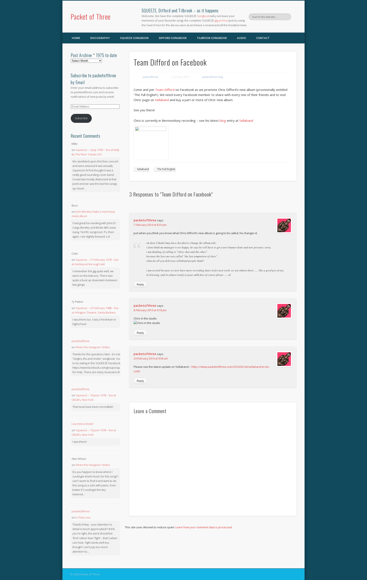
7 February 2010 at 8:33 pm (150, 225)
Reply (140, 284)
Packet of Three (90, 16)
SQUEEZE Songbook (134, 38)
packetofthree (150, 77)
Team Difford (165, 89)
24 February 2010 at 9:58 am (151, 358)
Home (76, 38)
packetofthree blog (212, 77)
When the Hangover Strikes (93, 347)
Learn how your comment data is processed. (204, 527)
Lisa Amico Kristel (82, 424)
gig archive (221, 20)
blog (223, 120)
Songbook (203, 16)
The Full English (166, 169)
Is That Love (83, 517)
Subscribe (81, 118)
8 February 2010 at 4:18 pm (150, 310)
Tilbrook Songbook (212, 38)
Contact (263, 38)
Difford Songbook (173, 38)
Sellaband (162, 100)
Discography (100, 38)
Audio (241, 38)
